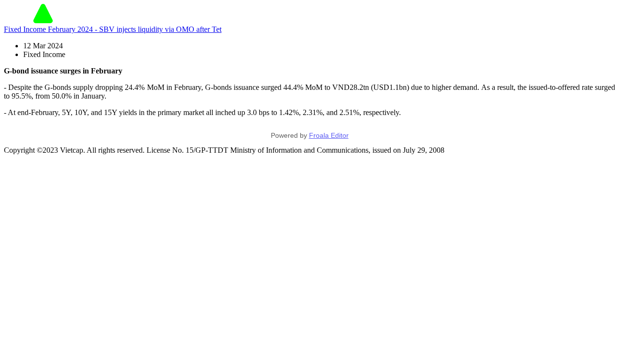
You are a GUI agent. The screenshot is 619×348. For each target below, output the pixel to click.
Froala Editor (329, 135)
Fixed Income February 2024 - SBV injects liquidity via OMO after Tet (112, 29)
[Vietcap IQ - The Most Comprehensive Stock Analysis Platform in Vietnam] (43, 20)
